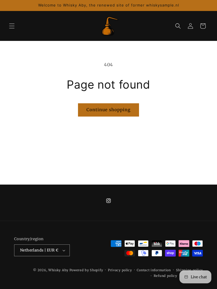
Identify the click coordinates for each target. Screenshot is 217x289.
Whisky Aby (58, 270)
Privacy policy (120, 270)
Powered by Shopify (86, 270)
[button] (12, 26)
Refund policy (165, 276)
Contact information (154, 270)
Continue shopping (108, 109)
